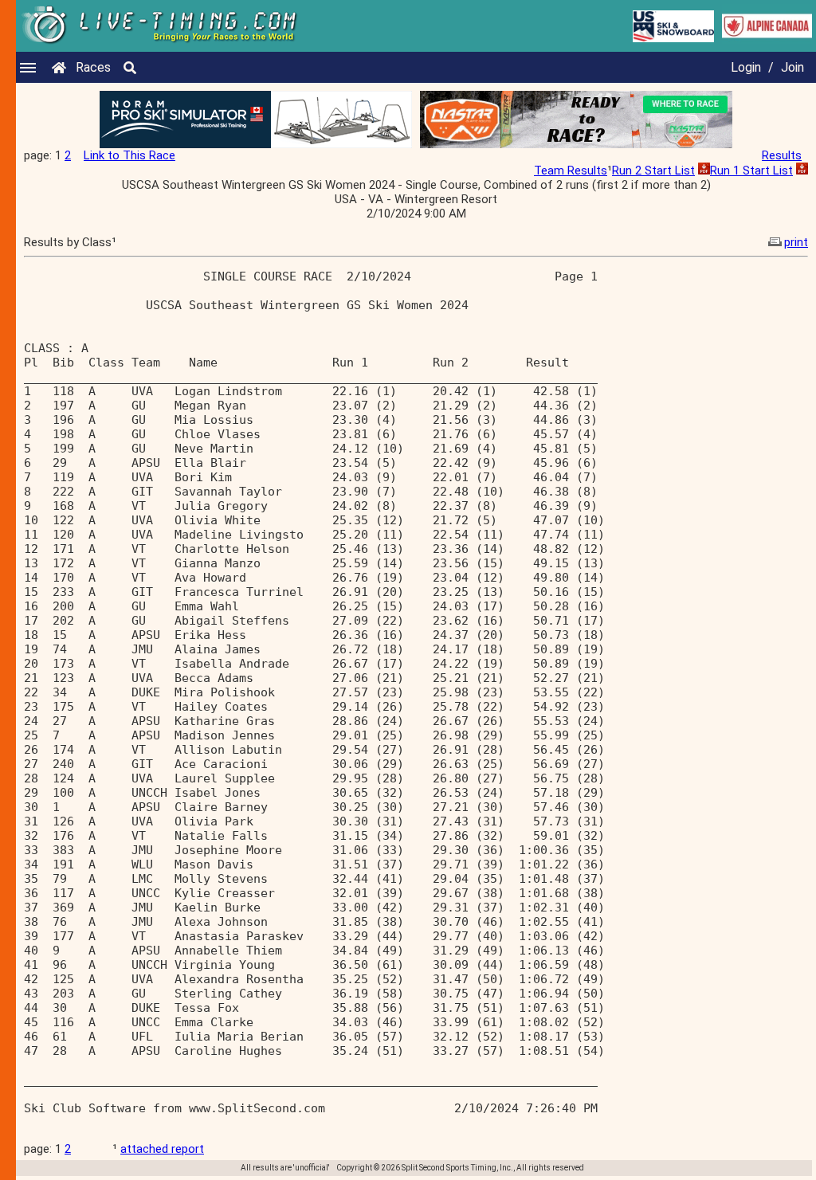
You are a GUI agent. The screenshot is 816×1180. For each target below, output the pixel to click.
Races (93, 67)
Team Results (570, 170)
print (796, 242)
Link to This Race (129, 155)
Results (782, 155)
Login (746, 67)
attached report (162, 1149)
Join (792, 67)
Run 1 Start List (751, 170)
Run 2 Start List (653, 170)
